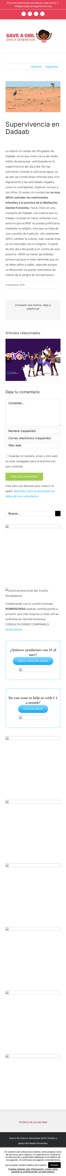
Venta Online (14, 629)
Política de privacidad (33, 1122)
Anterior (36, 66)
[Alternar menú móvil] (59, 31)
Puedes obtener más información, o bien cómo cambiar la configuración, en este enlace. (33, 1170)
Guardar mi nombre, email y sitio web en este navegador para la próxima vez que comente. (31, 461)
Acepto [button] (54, 1164)
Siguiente (51, 66)
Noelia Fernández (38, 1143)
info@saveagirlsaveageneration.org (33, 6)
